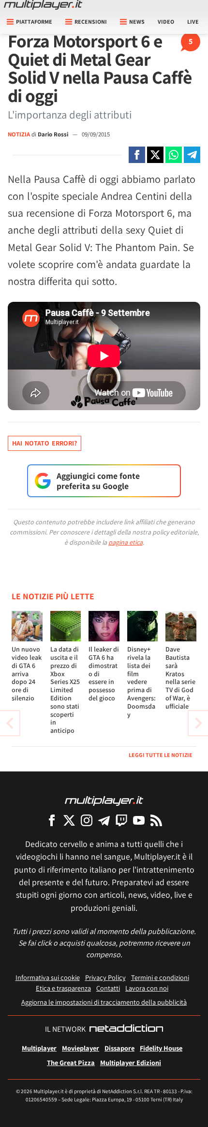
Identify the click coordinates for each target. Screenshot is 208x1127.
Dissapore (119, 1048)
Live (193, 21)
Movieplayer (80, 1048)
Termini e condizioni (160, 977)
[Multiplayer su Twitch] (121, 820)
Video (166, 21)
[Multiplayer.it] (43, 5)
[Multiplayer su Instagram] (86, 820)
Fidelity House (161, 1048)
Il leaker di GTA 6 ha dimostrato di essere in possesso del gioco (104, 673)
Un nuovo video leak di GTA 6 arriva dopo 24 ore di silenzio (27, 673)
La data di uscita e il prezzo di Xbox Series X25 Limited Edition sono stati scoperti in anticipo (65, 690)
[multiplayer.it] (104, 800)
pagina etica (125, 542)
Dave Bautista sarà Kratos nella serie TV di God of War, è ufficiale (180, 678)
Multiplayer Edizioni (130, 1062)
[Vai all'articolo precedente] (198, 723)
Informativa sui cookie (47, 977)
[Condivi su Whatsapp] (173, 155)
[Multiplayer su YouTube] (139, 820)
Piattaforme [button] (34, 21)
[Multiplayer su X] (69, 820)
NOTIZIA (19, 134)
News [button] (137, 21)
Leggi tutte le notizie (161, 754)
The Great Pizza (71, 1062)
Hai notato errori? (44, 443)
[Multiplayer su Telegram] (104, 820)
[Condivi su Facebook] (137, 155)
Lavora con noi (146, 988)
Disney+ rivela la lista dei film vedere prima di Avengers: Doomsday (141, 681)
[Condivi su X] (155, 155)
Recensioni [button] (90, 21)
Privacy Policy (105, 977)
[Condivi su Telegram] (192, 155)
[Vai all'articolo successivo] (9, 723)
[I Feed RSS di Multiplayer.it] (156, 820)
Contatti (108, 988)
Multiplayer (39, 1048)
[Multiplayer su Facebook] (52, 820)
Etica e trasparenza (63, 988)
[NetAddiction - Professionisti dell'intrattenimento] (126, 1029)
